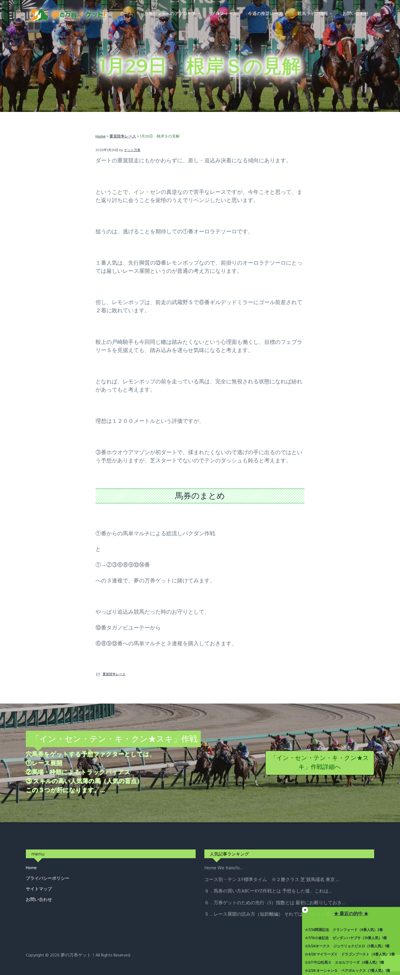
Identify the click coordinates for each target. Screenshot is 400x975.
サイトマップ (39, 889)
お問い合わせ (39, 900)
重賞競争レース (114, 674)
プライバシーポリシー (47, 878)
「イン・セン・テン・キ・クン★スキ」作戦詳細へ (319, 763)
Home (31, 868)
